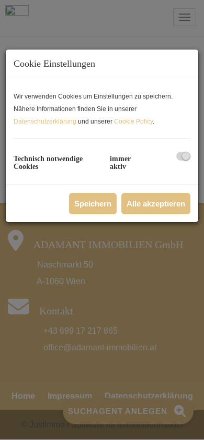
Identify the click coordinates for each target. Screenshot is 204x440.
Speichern (92, 203)
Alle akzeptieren (156, 203)
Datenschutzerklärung (45, 121)
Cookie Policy (133, 121)
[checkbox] (183, 156)
